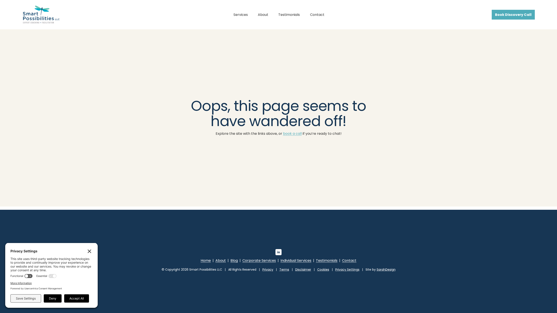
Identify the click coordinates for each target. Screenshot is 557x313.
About (263, 14)
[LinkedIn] (278, 252)
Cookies (323, 269)
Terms (284, 269)
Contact (317, 14)
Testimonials (289, 14)
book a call (292, 133)
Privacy (267, 269)
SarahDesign (386, 269)
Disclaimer (303, 269)
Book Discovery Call (513, 14)
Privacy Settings (347, 269)
